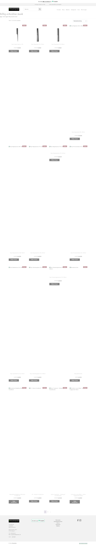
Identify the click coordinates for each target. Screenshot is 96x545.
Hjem (1, 16)
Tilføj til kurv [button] (14, 51)
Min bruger (58, 519)
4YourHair (14, 543)
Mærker (58, 525)
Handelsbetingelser (58, 521)
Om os (58, 522)
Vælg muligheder (14, 501)
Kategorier (58, 524)
